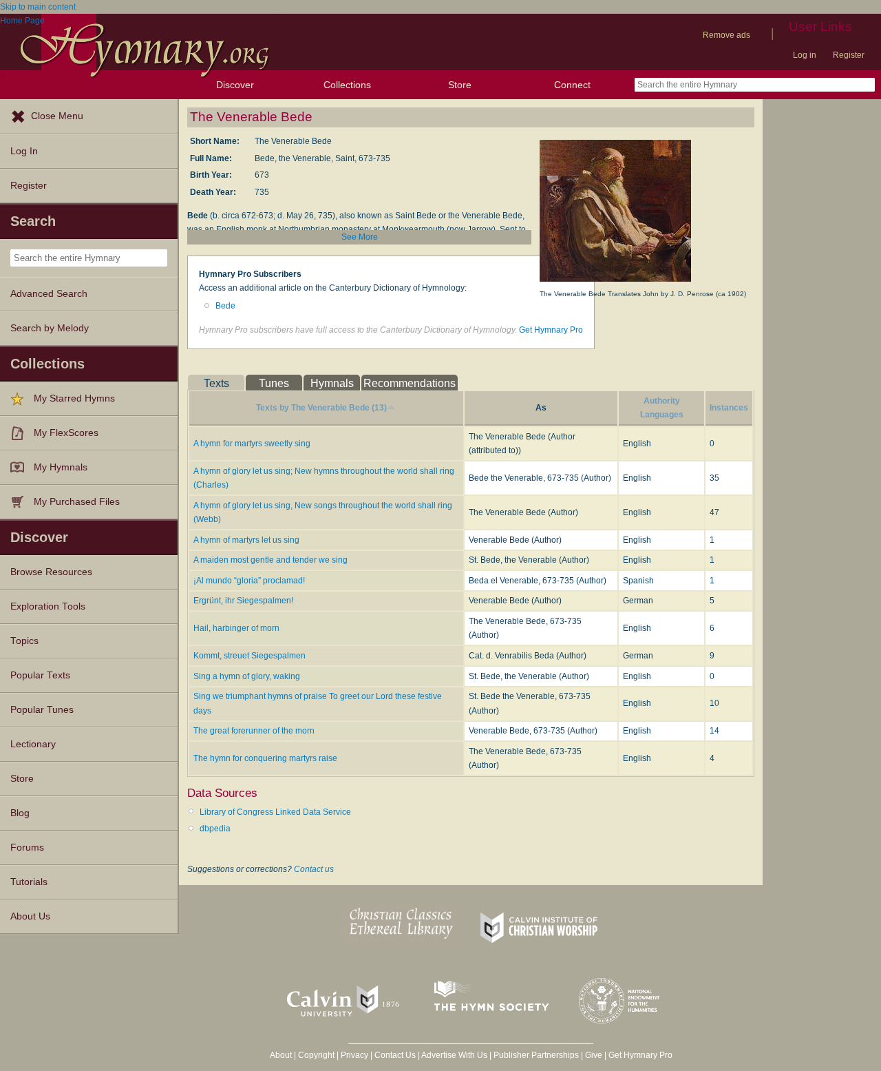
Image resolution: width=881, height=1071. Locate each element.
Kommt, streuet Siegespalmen (249, 656)
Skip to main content (38, 7)
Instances (729, 408)
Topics (24, 641)
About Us (30, 916)
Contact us (314, 869)
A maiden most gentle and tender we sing (270, 560)
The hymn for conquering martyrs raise (265, 758)
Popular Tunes (42, 710)
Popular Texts (40, 675)
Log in (804, 55)
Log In (24, 151)
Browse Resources (51, 572)
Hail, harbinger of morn (236, 628)
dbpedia (215, 828)
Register (848, 55)
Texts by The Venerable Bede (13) (321, 408)
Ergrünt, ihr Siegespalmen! (243, 600)
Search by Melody (49, 328)
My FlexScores (66, 433)
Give (593, 1055)
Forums (27, 847)
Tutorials (28, 882)
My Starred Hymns (74, 398)
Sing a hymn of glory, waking (246, 676)
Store (459, 84)
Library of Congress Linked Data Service (275, 812)
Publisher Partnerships (536, 1055)
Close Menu (57, 116)
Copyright (316, 1055)
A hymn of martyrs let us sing (246, 540)
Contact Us (395, 1055)
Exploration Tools (47, 606)
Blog (20, 813)
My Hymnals (60, 467)
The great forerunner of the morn (254, 731)
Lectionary (33, 744)
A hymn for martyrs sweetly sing (251, 443)
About (281, 1055)
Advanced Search (48, 294)
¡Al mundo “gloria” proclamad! (249, 580)
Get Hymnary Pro (551, 330)
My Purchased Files (77, 502)
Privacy (354, 1055)
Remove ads (726, 35)
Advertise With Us (454, 1055)
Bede (225, 306)
